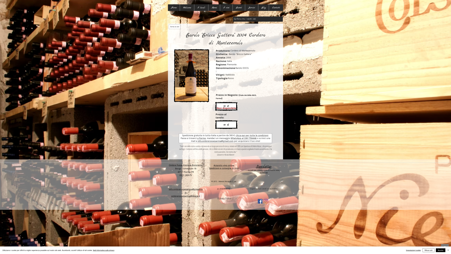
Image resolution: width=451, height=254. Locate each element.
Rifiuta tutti (428, 250)
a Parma (201, 138)
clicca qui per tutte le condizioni (252, 135)
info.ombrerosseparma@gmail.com (215, 141)
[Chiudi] (448, 250)
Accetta (440, 250)
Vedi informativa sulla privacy (103, 250)
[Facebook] (260, 201)
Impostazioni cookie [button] (413, 250)
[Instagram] (266, 201)
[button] (201, 7)
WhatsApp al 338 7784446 (244, 138)
